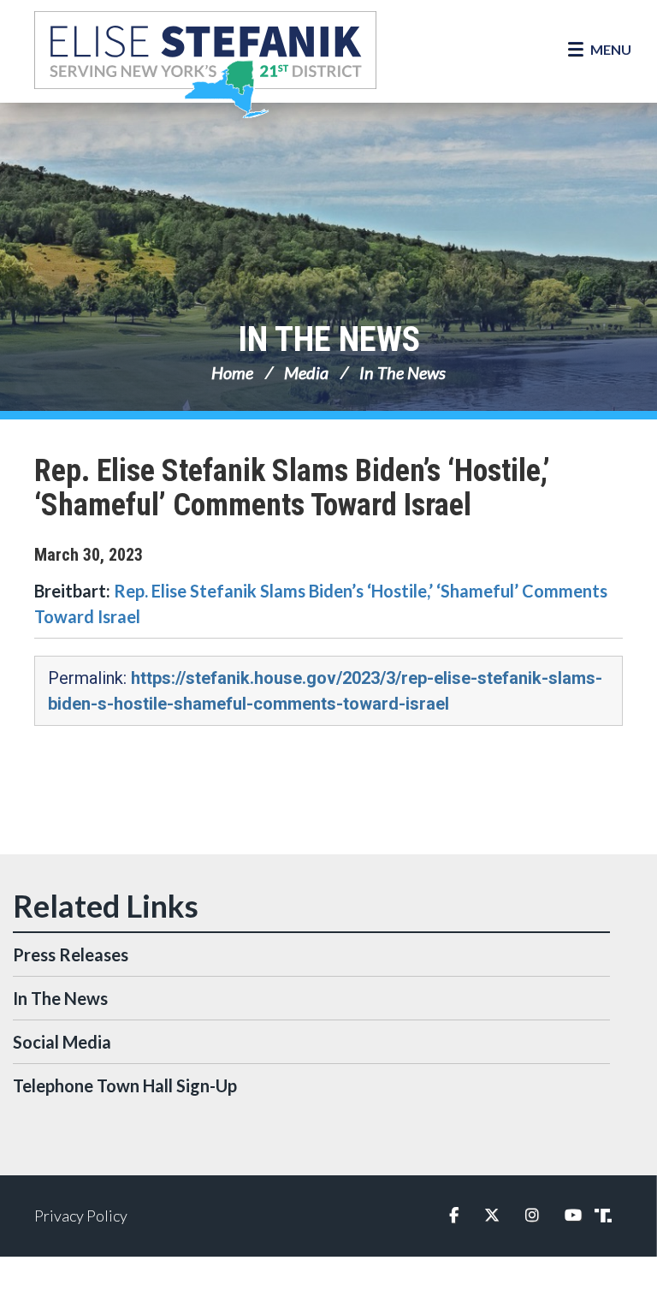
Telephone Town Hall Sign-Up (125, 1085)
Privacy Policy (80, 1215)
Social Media (62, 1042)
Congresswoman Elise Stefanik (205, 64)
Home (232, 372)
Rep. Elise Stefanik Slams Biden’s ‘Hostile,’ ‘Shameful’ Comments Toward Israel (292, 488)
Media (306, 372)
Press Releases (70, 954)
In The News (329, 339)
